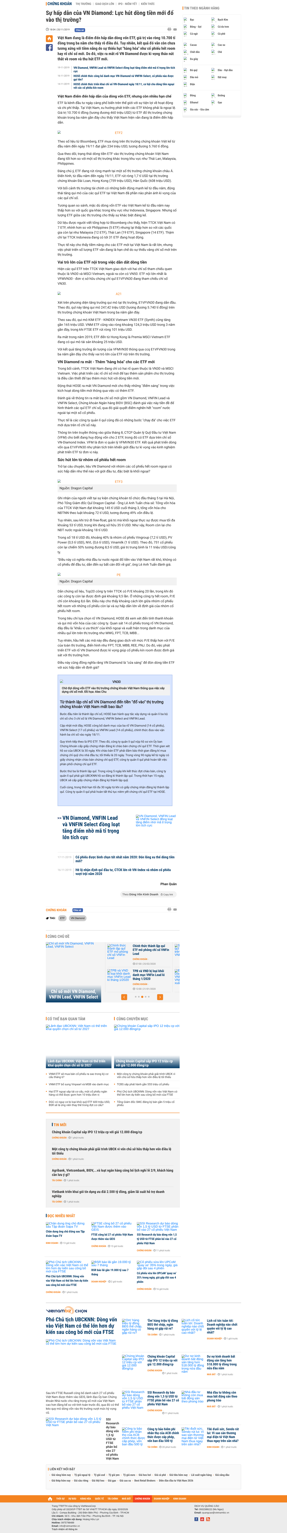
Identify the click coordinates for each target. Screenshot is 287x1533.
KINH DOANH (179, 1498)
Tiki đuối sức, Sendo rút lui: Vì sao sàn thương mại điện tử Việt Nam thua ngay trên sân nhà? (223, 1435)
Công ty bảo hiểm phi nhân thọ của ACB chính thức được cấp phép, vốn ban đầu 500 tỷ (163, 1435)
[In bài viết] (170, 29)
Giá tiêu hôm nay (178, 1475)
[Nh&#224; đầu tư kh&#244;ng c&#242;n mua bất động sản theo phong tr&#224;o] (193, 1398)
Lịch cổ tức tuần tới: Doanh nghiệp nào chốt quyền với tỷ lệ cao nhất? (222, 1326)
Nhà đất (211, 1374)
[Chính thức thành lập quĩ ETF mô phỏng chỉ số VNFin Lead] (116, 952)
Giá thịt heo (98, 1480)
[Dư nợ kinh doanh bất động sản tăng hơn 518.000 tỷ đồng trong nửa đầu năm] (193, 1362)
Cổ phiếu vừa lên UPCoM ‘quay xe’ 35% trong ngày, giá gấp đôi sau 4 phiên (156, 1277)
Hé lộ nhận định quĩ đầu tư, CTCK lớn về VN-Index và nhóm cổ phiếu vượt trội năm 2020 (123, 872)
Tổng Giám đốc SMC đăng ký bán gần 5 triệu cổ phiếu (146, 1104)
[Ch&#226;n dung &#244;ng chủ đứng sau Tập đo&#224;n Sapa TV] (67, 1225)
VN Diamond (78, 918)
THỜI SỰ (60, 1498)
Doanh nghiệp (98, 1281)
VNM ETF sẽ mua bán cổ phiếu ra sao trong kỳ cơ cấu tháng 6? (78, 1076)
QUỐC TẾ (99, 1498)
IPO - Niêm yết (127, 4)
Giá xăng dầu (222, 1475)
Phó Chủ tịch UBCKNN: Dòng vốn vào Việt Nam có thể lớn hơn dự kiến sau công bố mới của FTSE (147, 1093)
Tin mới (59, 1124)
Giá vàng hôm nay (61, 1475)
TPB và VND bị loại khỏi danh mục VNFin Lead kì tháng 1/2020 (146, 975)
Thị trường (83, 4)
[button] (124, 997)
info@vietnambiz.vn (69, 1526)
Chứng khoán (59, 3)
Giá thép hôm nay (61, 1480)
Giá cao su (125, 1480)
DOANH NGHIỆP (161, 1498)
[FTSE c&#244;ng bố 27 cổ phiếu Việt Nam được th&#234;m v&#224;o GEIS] (112, 1226)
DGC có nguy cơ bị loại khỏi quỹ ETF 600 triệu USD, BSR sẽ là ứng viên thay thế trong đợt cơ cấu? (79, 1104)
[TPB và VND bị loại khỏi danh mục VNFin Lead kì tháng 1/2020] (116, 977)
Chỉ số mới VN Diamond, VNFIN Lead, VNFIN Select (73, 994)
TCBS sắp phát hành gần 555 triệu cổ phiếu (143, 1084)
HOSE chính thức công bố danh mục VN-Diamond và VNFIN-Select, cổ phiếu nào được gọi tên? (124, 77)
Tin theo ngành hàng (201, 8)
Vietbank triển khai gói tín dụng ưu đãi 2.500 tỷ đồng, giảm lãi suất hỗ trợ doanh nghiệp (108, 1194)
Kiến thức (148, 4)
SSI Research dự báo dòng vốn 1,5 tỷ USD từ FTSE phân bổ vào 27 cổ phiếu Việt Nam (157, 1239)
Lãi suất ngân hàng (201, 1475)
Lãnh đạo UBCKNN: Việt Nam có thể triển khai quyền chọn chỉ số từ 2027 (76, 1063)
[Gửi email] (175, 29)
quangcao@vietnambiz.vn (215, 1512)
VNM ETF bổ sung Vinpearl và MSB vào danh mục (79, 1084)
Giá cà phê (160, 1475)
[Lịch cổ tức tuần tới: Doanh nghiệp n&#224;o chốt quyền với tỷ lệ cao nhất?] (193, 1326)
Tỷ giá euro (129, 1475)
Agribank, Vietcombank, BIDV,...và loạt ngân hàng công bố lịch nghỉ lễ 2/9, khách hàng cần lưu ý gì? (112, 1172)
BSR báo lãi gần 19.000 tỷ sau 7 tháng (109, 1272)
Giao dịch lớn (104, 4)
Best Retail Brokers (145, 1480)
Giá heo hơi (145, 1475)
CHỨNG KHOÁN (142, 1498)
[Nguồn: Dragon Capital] (117, 481)
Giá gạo (112, 1480)
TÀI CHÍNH (113, 1498)
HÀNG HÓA (85, 1498)
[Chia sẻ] (49, 47)
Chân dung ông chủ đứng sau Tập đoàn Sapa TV (65, 1234)
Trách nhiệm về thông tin (65, 1529)
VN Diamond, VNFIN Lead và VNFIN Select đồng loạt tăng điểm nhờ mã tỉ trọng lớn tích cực (124, 69)
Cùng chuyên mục (132, 1019)
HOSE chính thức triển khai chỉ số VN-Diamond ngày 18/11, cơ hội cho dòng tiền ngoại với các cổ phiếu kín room (124, 85)
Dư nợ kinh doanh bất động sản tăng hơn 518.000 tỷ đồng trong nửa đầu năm (222, 1362)
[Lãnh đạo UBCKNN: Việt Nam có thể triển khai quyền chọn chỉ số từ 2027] (78, 1046)
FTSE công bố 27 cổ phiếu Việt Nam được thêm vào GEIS (112, 1237)
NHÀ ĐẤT (126, 1498)
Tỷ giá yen (114, 1475)
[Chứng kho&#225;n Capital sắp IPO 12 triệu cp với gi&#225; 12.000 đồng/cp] (133, 1362)
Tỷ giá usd (99, 1475)
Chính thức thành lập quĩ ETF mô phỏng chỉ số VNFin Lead (148, 950)
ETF (62, 918)
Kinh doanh (52, 1243)
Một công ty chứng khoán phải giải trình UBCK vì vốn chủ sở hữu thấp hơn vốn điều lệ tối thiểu (146, 1076)
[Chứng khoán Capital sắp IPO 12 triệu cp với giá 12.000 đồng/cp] (147, 1046)
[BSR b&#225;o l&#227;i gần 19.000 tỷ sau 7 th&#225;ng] (112, 1264)
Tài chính (57, 1180)
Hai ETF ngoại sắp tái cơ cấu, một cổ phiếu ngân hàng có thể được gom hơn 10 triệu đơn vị (78, 1093)
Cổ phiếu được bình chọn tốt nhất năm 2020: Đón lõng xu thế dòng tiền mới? (125, 859)
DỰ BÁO (72, 1498)
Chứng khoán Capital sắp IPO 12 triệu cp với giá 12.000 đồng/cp (144, 1063)
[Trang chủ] (49, 38)
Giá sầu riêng (81, 1480)
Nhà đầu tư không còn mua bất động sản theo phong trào (222, 1396)
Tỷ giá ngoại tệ (82, 1475)
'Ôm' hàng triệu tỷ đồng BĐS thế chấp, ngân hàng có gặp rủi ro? (162, 1325)
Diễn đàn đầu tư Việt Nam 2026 (176, 1480)
